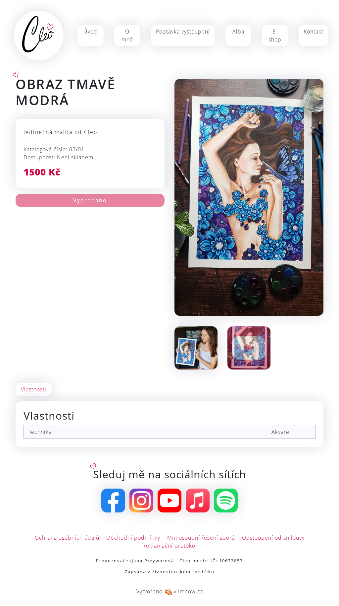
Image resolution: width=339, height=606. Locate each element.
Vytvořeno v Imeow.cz (169, 591)
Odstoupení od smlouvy (273, 537)
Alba (238, 31)
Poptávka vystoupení (183, 31)
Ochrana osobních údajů (67, 537)
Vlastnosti (33, 389)
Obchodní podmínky (133, 537)
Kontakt (313, 31)
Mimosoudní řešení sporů (201, 537)
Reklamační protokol (169, 545)
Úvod (90, 31)
